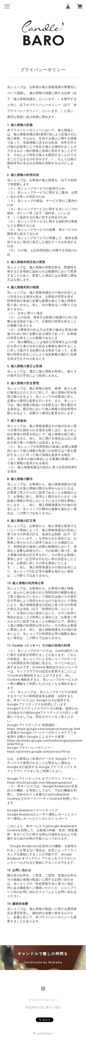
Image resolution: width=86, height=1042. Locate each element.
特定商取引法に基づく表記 (43, 1007)
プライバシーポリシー (43, 1000)
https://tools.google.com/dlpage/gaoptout (39, 782)
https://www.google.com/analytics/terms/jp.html (43, 729)
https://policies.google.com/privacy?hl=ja (38, 751)
